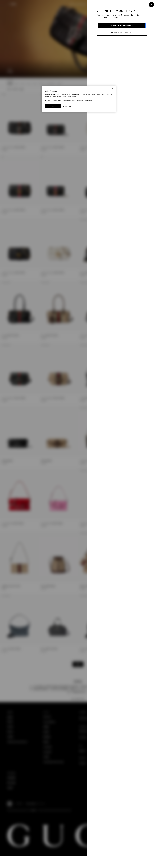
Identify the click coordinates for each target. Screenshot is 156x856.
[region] (79, 99)
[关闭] (112, 88)
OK (53, 106)
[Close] (151, 4)
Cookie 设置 (67, 106)
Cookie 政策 (89, 100)
